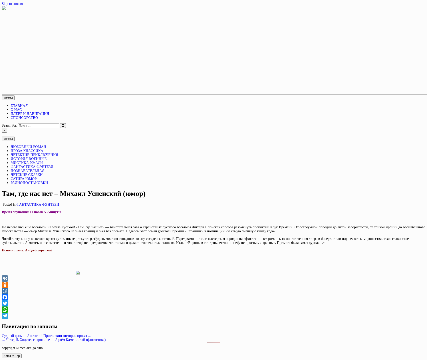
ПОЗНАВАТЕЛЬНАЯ (27, 171)
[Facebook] (213, 297)
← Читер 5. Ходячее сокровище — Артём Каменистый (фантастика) (54, 340)
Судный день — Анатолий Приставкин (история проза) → (46, 336)
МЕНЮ (8, 97)
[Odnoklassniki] (213, 285)
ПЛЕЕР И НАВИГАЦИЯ (30, 113)
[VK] (213, 278)
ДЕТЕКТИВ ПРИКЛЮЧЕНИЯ (34, 155)
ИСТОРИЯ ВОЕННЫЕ (29, 159)
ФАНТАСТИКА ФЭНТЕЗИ (32, 167)
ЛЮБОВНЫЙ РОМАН (28, 147)
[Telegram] (213, 316)
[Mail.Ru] (213, 291)
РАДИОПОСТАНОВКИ (29, 183)
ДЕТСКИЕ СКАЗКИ (27, 175)
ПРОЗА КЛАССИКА (27, 151)
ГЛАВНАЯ (19, 105)
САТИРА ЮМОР (24, 179)
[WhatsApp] (213, 309)
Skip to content (12, 4)
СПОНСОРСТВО (24, 117)
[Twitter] (213, 303)
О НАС (16, 109)
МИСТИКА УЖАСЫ (27, 163)
